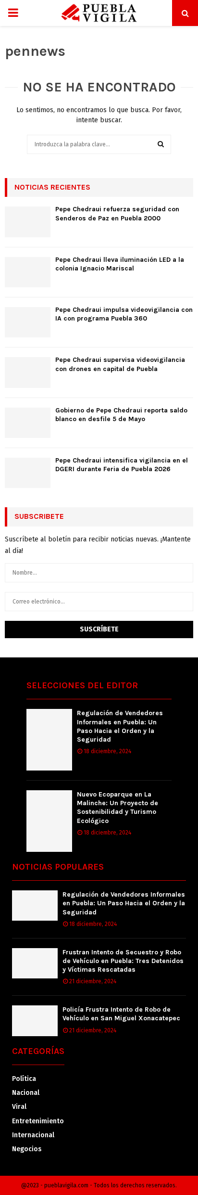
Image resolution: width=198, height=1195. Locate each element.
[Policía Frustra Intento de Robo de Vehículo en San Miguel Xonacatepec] (35, 1020)
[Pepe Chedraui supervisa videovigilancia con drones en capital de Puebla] (27, 372)
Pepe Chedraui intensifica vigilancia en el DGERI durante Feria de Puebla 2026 (121, 464)
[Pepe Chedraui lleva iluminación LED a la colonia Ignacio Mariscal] (27, 272)
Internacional (33, 1135)
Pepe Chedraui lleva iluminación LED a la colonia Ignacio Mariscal (119, 264)
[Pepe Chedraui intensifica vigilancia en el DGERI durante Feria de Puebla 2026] (27, 473)
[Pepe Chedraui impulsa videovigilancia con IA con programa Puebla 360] (27, 322)
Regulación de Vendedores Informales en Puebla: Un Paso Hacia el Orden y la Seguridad (120, 726)
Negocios (26, 1149)
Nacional (25, 1093)
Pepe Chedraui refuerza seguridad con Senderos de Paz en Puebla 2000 (117, 213)
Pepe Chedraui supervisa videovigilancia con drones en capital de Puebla (120, 364)
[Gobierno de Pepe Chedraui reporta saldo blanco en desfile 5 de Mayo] (27, 423)
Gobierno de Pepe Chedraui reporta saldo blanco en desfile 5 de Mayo (121, 414)
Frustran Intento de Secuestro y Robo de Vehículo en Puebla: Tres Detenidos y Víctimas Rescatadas (123, 961)
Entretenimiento (38, 1121)
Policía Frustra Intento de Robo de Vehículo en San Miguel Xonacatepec (121, 1013)
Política (24, 1079)
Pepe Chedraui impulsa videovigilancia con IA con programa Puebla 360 (124, 314)
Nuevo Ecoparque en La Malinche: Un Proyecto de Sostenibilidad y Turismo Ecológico (117, 807)
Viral (19, 1107)
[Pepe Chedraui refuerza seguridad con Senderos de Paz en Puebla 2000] (27, 221)
